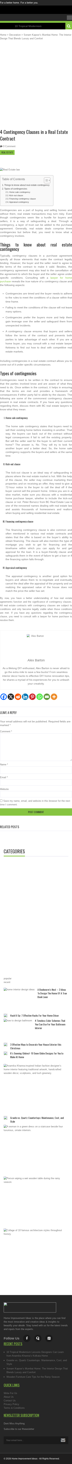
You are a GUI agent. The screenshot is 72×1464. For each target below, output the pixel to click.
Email (4, 777)
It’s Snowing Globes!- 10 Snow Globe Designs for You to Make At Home (36, 1055)
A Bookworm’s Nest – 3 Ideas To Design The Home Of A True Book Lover (52, 993)
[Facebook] (3, 697)
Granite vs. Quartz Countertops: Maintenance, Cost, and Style (37, 1119)
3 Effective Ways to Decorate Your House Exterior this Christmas (35, 1046)
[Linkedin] (25, 697)
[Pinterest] (32, 697)
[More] (54, 697)
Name (4, 764)
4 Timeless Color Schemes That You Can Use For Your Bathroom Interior (50, 1024)
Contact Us (10, 1400)
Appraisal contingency (19, 202)
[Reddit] (18, 697)
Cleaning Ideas (20, 867)
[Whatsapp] (39, 697)
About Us (9, 1396)
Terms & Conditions (14, 1408)
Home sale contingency (19, 192)
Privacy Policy (11, 1404)
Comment (6, 731)
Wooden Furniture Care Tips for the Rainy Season (33, 1376)
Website (4, 789)
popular (7, 978)
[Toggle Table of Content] (45, 180)
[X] (11, 697)
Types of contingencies (15, 189)
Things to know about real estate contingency (26, 185)
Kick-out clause (16, 195)
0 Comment (9, 146)
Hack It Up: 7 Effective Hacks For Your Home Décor (34, 1015)
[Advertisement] (36, 87)
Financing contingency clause (22, 199)
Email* (36, 1440)
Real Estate (7, 152)
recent (7, 982)
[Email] (47, 697)
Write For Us (10, 1393)
